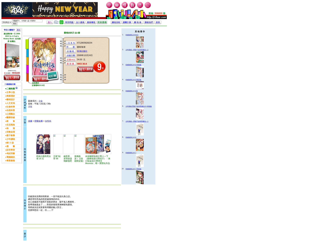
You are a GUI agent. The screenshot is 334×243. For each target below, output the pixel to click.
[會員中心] (132, 8)
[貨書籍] (102, 23)
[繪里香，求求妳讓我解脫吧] (69, 144)
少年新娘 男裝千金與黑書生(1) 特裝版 (139, 106)
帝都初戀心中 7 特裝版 (133, 169)
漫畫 (30, 121)
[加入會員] (124, 8)
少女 (40, 101)
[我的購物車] (117, 8)
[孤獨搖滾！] (79, 144)
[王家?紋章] (58, 144)
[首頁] (147, 8)
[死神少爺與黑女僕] (44, 144)
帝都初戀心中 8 (131, 137)
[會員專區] (91, 23)
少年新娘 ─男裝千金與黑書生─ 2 (137, 50)
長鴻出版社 (82, 51)
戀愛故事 (38, 121)
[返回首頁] (157, 23)
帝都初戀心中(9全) (132, 35)
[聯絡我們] (149, 23)
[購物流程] (116, 23)
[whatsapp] (61, 23)
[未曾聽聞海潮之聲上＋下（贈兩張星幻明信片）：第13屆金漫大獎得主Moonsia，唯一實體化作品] (98, 144)
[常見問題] (140, 8)
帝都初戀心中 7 (131, 153)
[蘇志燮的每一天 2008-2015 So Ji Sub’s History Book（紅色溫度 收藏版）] (12, 56)
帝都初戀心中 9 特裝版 (133, 65)
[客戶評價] (56, 23)
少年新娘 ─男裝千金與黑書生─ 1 (137, 121)
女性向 (48, 121)
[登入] (49, 23)
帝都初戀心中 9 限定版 (133, 80)
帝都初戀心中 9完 (132, 91)
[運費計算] (127, 23)
